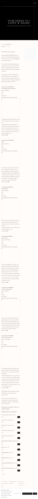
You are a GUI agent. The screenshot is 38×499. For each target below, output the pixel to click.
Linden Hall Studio (10, 3)
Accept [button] (34, 493)
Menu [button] (36, 3)
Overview (3, 46)
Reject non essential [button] (27, 493)
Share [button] (3, 474)
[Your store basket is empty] (34, 3)
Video (8, 46)
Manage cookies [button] (18, 493)
